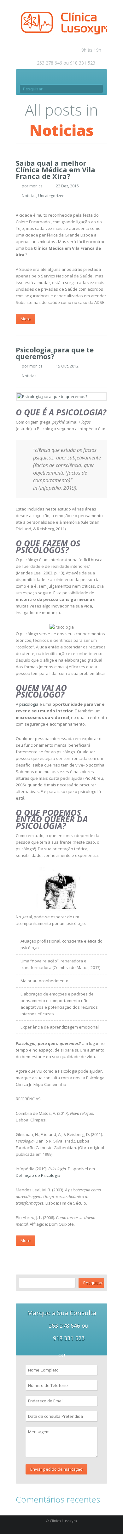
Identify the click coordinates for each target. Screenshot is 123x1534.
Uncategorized (51, 195)
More (25, 319)
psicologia (28, 704)
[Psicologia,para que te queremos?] (61, 396)
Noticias (29, 195)
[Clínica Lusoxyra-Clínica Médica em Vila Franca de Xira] (63, 22)
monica (36, 186)
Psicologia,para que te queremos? (55, 353)
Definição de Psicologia (38, 1175)
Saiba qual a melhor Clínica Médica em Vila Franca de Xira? (55, 169)
